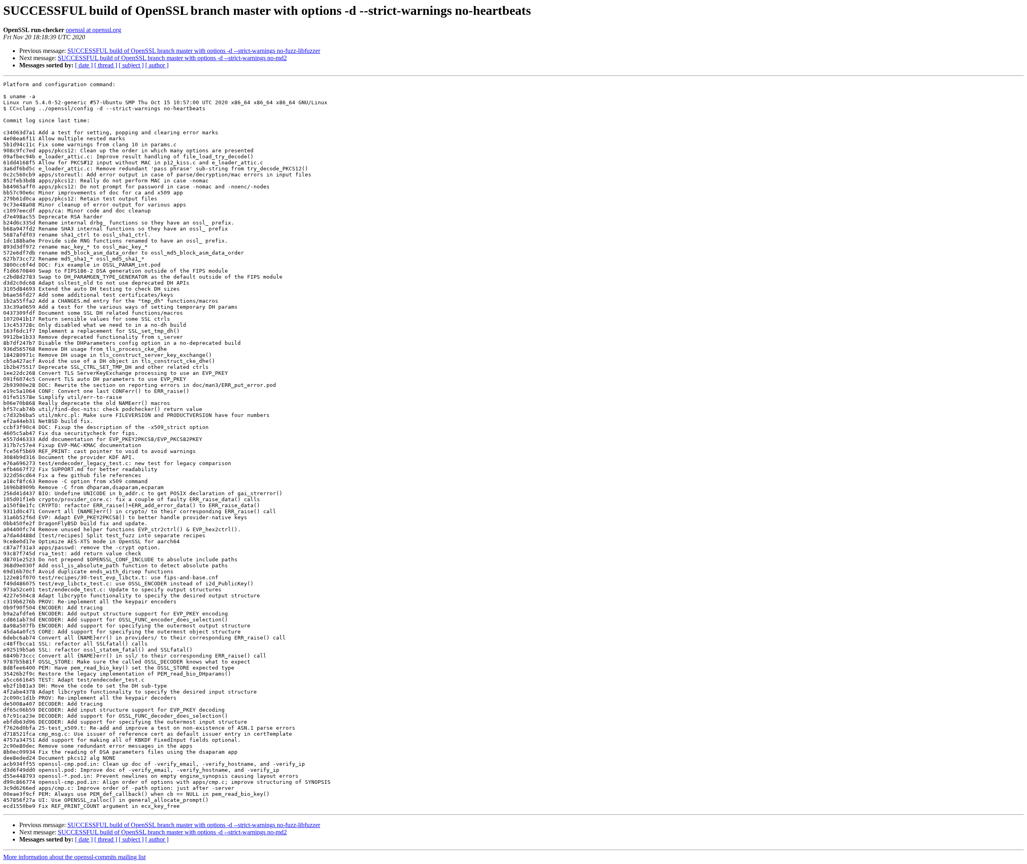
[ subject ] (131, 65)
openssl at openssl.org (93, 29)
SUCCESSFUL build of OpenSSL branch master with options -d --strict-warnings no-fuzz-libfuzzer (193, 50)
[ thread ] (105, 65)
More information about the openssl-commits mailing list (74, 857)
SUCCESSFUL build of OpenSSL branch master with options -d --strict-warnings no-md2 (172, 58)
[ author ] (156, 65)
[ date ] (84, 65)
